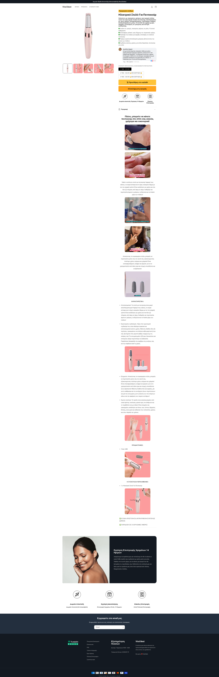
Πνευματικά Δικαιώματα (93, 641)
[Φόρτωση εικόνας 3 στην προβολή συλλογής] (88, 68)
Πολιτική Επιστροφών (92, 656)
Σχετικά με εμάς (91, 659)
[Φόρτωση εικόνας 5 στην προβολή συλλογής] (109, 68)
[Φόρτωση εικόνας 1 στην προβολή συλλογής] (67, 68)
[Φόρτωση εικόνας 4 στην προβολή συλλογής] (98, 68)
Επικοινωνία (90, 644)
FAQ (88, 647)
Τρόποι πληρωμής (92, 650)
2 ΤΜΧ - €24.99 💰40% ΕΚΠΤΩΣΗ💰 (131, 73)
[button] (156, 7)
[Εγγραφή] (123, 627)
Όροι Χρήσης (90, 653)
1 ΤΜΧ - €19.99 (125, 69)
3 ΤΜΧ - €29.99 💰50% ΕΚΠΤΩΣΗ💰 (131, 76)
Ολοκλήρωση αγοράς (137, 89)
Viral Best (105, 676)
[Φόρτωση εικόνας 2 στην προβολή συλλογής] (78, 68)
